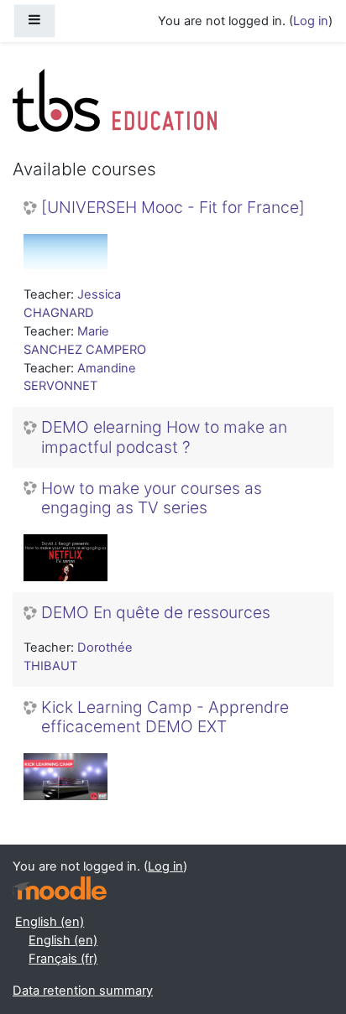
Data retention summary (83, 990)
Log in (310, 21)
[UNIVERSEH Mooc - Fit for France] (173, 207)
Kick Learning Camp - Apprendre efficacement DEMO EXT (165, 717)
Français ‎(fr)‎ (63, 958)
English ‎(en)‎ (49, 921)
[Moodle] (60, 888)
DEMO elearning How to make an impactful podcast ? (164, 437)
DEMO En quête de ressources (155, 612)
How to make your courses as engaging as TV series (151, 498)
